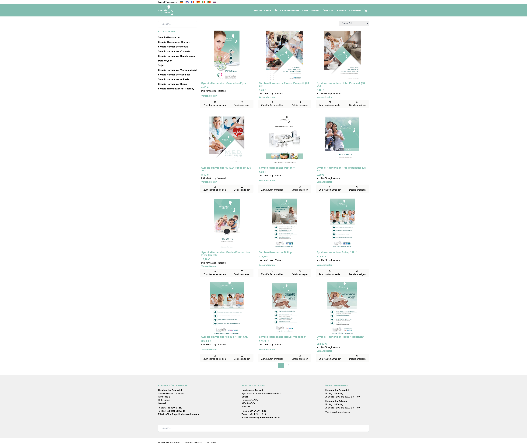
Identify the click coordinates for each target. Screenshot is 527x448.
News (305, 10)
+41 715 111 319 (258, 414)
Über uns (328, 10)
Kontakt (341, 10)
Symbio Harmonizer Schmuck (174, 74)
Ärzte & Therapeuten (287, 10)
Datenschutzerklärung (193, 442)
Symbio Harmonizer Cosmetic (174, 51)
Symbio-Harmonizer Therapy (174, 42)
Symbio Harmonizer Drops (172, 84)
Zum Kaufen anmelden (215, 105)
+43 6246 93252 (174, 408)
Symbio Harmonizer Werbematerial (177, 70)
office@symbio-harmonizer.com (182, 414)
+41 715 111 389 (258, 411)
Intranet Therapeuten (167, 2)
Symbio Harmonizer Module (173, 46)
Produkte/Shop (262, 10)
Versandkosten (209, 96)
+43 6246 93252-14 (175, 411)
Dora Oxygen (165, 60)
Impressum (211, 442)
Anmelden (355, 10)
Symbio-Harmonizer (169, 37)
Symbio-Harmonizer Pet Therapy (176, 88)
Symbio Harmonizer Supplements (176, 56)
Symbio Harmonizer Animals (173, 79)
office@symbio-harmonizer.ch (264, 418)
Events (315, 10)
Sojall (161, 65)
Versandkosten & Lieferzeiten (169, 442)
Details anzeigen (242, 105)
